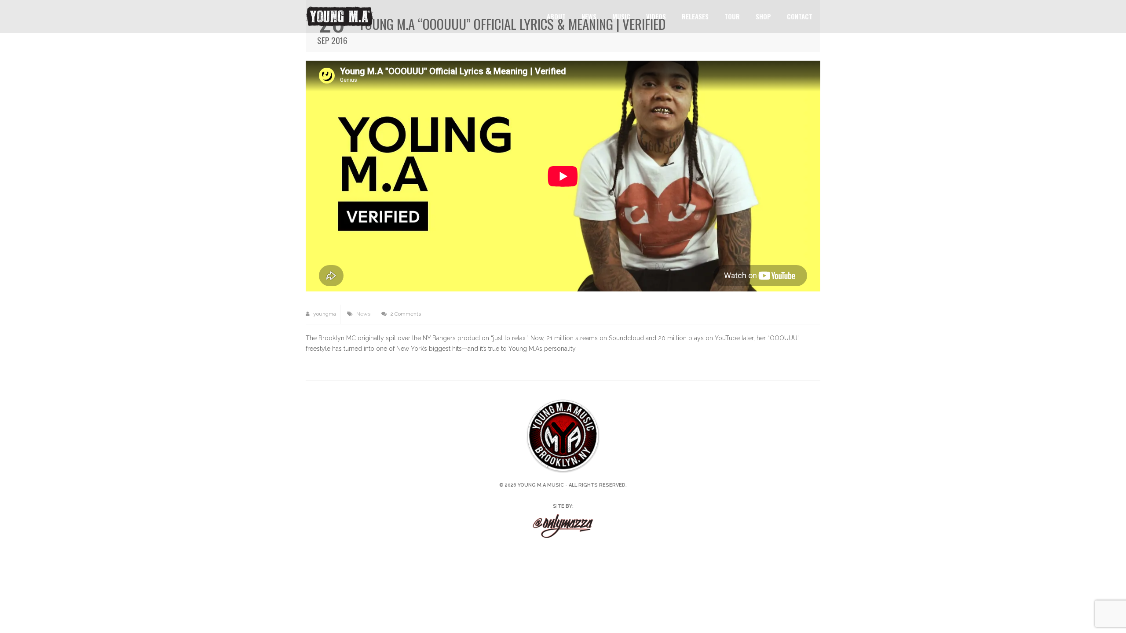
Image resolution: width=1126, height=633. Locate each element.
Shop (763, 16)
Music (621, 16)
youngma (324, 314)
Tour (732, 16)
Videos (656, 16)
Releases (695, 16)
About (556, 16)
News (588, 16)
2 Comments (405, 314)
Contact (799, 16)
